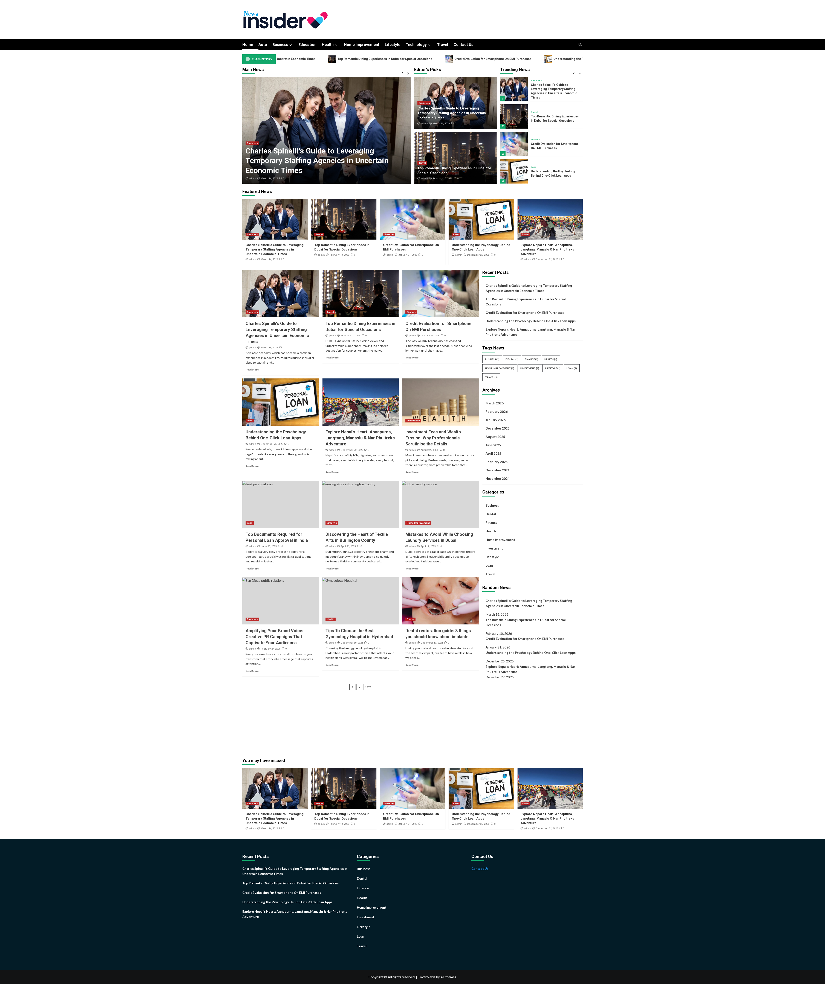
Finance (535, 112)
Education (307, 44)
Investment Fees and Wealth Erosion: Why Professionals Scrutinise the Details (433, 437)
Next (368, 687)
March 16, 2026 (441, 123)
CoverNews (426, 977)
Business (280, 44)
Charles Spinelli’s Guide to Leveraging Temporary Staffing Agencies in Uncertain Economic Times (451, 113)
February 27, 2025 (270, 648)
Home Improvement (361, 44)
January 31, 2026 (407, 255)
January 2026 (496, 420)
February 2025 (497, 462)
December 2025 (498, 428)
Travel (442, 44)
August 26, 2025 (429, 450)
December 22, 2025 (547, 259)
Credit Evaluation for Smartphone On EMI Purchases (394, 59)
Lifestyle (392, 44)
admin (252, 178)
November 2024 (498, 478)
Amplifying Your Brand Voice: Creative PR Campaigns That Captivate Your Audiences (274, 636)
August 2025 (495, 437)
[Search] (580, 44)
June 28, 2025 (269, 546)
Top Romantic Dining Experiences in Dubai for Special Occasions (286, 59)
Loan (533, 139)
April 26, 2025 (348, 546)
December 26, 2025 (478, 255)
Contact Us (463, 44)
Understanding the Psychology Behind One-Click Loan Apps (499, 59)
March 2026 (495, 403)
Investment (413, 420)
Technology (416, 44)
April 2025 (493, 453)
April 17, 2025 (428, 546)
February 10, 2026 (270, 178)
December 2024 (498, 470)
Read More (252, 369)
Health (328, 44)
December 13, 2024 (432, 642)
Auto (262, 44)
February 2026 (497, 411)
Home (247, 44)
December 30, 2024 (352, 642)
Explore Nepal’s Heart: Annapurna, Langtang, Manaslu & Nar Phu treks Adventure (555, 173)
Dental (410, 619)
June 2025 (493, 445)
